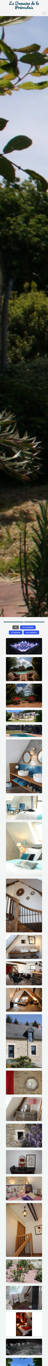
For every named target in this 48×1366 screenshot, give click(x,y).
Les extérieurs (31, 632)
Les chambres (27, 627)
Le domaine (15, 632)
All (16, 627)
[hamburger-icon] (44, 13)
